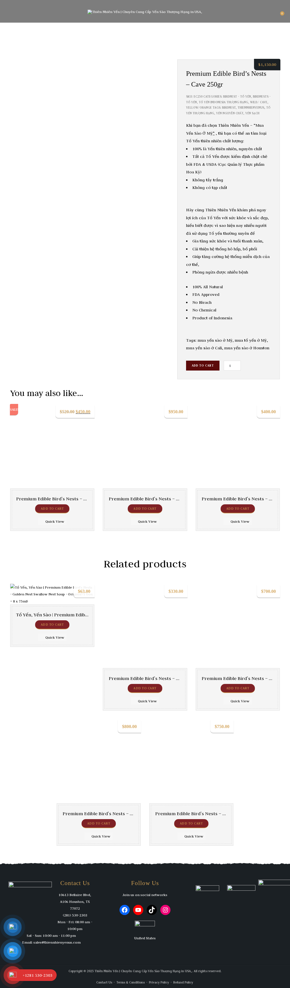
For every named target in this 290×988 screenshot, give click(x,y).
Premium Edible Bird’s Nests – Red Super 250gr (160, 498)
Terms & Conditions (130, 982)
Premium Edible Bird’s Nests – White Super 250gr (117, 813)
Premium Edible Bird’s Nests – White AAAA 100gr (162, 678)
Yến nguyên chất (229, 113)
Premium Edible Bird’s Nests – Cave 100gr (62, 498)
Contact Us (104, 982)
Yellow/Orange (199, 107)
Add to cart (203, 365)
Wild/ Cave (258, 102)
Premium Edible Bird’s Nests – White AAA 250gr (207, 813)
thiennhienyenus (251, 107)
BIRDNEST (229, 107)
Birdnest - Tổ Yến (237, 96)
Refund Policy (183, 982)
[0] (280, 15)
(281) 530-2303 (75, 915)
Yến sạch (252, 113)
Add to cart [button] (52, 508)
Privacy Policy (159, 982)
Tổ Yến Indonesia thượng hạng (223, 102)
